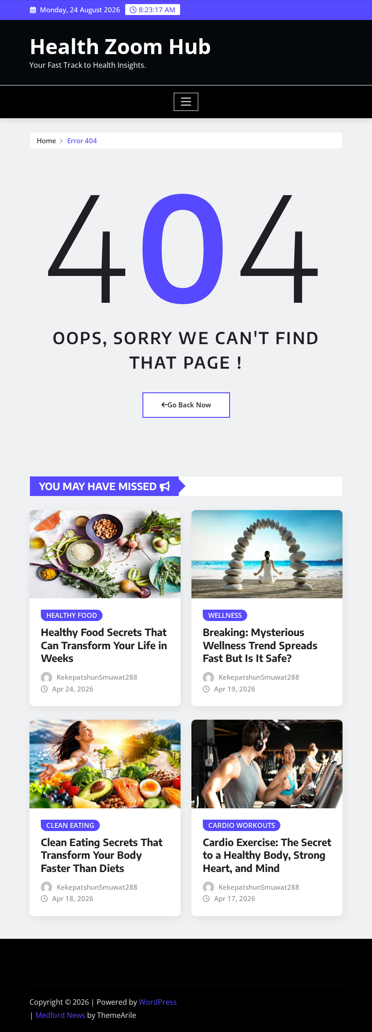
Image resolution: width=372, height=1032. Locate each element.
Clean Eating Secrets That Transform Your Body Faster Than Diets (101, 855)
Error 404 (82, 140)
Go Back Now (189, 404)
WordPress (158, 1002)
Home (46, 140)
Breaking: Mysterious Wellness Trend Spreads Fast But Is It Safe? (260, 645)
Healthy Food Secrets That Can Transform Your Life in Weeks (104, 645)
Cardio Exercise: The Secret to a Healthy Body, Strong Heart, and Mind (267, 855)
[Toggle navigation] (186, 102)
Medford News (60, 1015)
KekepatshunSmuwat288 (97, 676)
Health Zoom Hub (120, 46)
